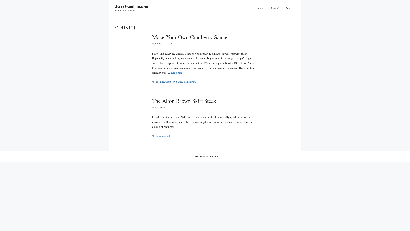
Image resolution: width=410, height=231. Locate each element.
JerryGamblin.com (131, 6)
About (261, 8)
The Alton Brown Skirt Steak (184, 100)
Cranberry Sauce (173, 81)
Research (275, 8)
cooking (160, 81)
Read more (177, 72)
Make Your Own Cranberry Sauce (189, 37)
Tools (288, 8)
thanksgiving (190, 81)
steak (168, 135)
